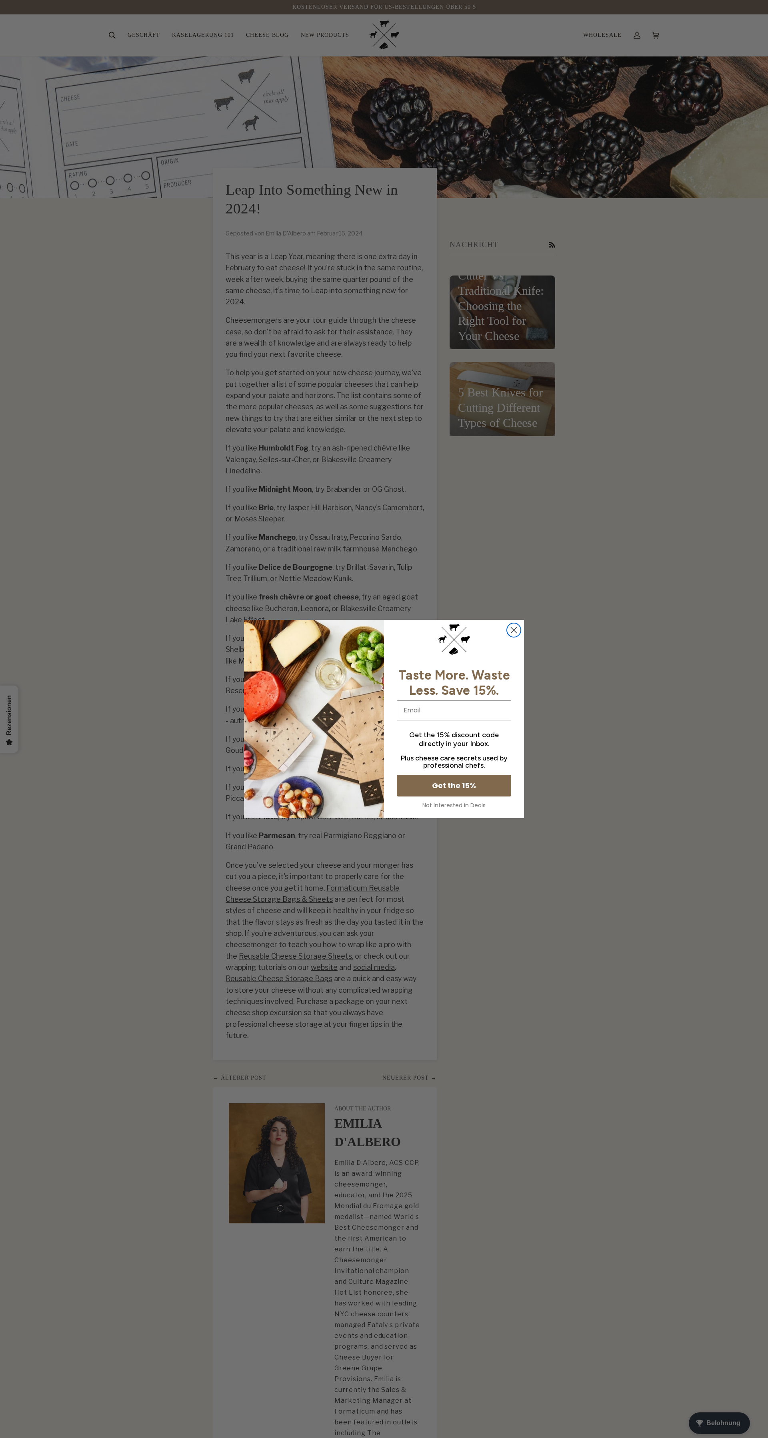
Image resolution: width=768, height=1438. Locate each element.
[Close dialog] (514, 630)
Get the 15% (454, 785)
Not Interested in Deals (454, 805)
